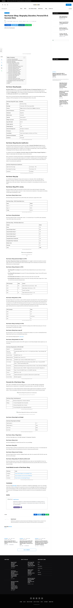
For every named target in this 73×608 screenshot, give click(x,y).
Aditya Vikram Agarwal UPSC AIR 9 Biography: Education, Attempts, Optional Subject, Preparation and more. (26, 543)
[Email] (2, 68)
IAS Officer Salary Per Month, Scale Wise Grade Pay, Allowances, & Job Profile (63, 29)
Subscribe (68, 4)
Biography (6, 538)
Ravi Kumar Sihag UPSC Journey (13, 62)
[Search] (69, 8)
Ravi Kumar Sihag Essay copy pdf (14, 70)
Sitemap (39, 572)
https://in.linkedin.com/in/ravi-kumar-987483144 (23, 475)
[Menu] (70, 8)
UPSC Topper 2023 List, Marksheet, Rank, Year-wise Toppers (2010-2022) (63, 17)
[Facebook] (2, 60)
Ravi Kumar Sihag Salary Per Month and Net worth (17, 79)
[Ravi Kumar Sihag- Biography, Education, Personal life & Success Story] (26, 40)
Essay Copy (21, 336)
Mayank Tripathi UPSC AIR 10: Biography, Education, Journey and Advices (10, 542)
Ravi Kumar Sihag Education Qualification (15, 60)
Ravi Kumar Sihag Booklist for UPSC (15, 71)
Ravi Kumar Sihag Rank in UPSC (14, 68)
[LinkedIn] (2, 65)
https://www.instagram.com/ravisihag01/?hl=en (23, 473)
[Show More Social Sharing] (33, 25)
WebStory (39, 574)
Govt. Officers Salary (32, 8)
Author (9, 83)
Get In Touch (40, 568)
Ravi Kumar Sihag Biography (13, 59)
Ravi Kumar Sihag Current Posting (14, 78)
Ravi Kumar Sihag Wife (12, 77)
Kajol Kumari (10, 21)
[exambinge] (36, 4)
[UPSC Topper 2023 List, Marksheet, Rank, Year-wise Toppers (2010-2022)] (55, 18)
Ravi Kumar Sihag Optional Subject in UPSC (16, 66)
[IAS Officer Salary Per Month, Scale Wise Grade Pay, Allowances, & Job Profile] (55, 29)
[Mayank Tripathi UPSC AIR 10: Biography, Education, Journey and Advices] (11, 533)
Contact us (51, 8)
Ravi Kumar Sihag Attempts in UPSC (15, 67)
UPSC (25, 8)
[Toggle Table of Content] (24, 58)
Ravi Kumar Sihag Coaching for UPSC (15, 69)
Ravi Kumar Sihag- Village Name (14, 75)
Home (21, 8)
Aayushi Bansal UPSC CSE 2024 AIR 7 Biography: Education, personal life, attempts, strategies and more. (63, 102)
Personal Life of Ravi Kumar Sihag (14, 72)
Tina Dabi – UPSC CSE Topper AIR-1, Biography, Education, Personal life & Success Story (63, 34)
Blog (46, 8)
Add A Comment (27, 549)
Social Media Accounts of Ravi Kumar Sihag (15, 80)
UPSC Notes (40, 8)
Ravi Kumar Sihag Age (11, 61)
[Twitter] (2, 62)
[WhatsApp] (2, 71)
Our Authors (40, 566)
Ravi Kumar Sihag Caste (13, 76)
